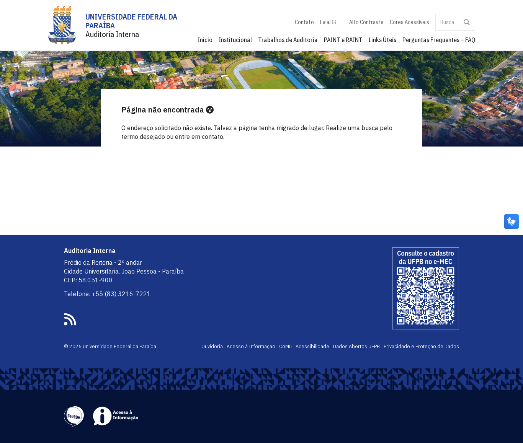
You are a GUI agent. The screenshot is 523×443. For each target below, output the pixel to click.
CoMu (285, 346)
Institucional (235, 40)
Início (205, 40)
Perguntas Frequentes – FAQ (438, 40)
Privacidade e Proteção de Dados (421, 346)
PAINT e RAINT (343, 40)
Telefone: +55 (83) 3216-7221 (107, 294)
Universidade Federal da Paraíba (131, 21)
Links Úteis (382, 40)
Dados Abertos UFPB (356, 346)
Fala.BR (328, 22)
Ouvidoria (212, 346)
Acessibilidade (312, 346)
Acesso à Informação (251, 346)
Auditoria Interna (112, 34)
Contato (304, 22)
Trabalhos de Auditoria (288, 40)
